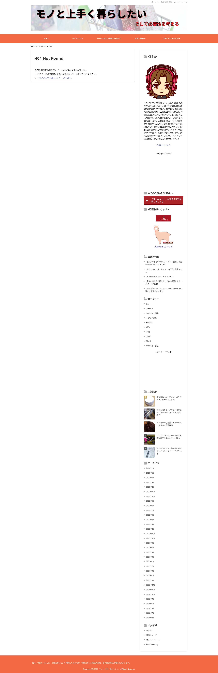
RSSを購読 (168, 2)
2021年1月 (150, 580)
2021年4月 (150, 566)
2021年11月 (151, 534)
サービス (149, 309)
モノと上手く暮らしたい (109, 669)
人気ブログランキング (163, 247)
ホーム (156, 2)
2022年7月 (150, 506)
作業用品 (149, 323)
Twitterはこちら (164, 145)
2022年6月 (150, 510)
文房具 (149, 337)
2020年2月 (150, 613)
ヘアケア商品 (151, 318)
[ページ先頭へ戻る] (213, 668)
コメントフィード (153, 640)
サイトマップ (181, 2)
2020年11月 (151, 590)
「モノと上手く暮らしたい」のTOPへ (54, 78)
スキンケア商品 (152, 313)
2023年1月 (150, 487)
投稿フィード (151, 635)
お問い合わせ (140, 38)
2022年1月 (150, 529)
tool (147, 304)
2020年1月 (150, 618)
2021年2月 (150, 576)
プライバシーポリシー (172, 38)
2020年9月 (150, 599)
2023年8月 (150, 473)
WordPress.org (152, 644)
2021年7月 (150, 552)
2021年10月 (151, 538)
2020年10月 (151, 594)
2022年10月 (151, 496)
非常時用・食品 (152, 346)
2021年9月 (150, 543)
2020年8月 (150, 604)
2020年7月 (150, 608)
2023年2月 (150, 482)
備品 (148, 327)
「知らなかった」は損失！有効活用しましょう (166, 200)
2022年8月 (150, 501)
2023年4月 (150, 478)
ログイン (149, 630)
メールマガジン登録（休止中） (109, 38)
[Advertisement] (163, 172)
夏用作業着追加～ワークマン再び (160, 276)
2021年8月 (150, 548)
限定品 (149, 341)
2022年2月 (150, 524)
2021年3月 (150, 571)
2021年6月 (150, 557)
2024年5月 (150, 468)
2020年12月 (151, 585)
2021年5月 (150, 562)
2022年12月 (151, 492)
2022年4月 (150, 520)
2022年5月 (150, 515)
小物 (148, 332)
